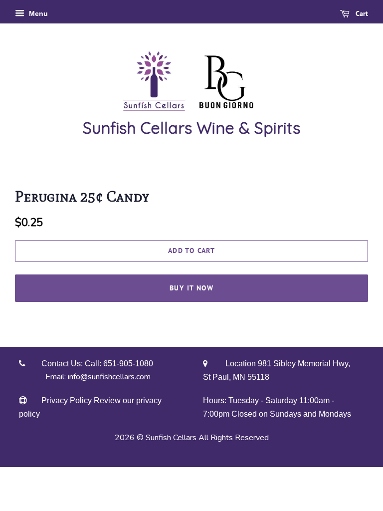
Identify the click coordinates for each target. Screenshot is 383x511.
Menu (37, 13)
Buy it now (191, 287)
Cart (361, 13)
